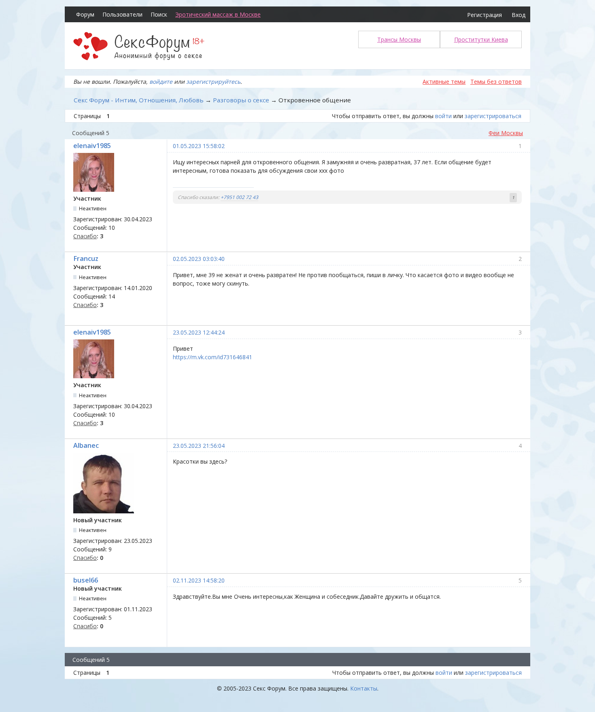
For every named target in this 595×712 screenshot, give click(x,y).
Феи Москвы (506, 133)
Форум (85, 14)
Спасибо (85, 236)
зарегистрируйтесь (213, 81)
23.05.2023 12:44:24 (199, 332)
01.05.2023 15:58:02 (199, 146)
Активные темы (444, 81)
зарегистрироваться (493, 116)
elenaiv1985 (92, 145)
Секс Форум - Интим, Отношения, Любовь (139, 100)
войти (443, 116)
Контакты (363, 688)
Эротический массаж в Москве (218, 14)
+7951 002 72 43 (239, 197)
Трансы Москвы (399, 39)
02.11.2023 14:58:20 (199, 580)
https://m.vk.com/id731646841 (212, 357)
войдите (160, 81)
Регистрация (484, 15)
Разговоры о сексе (241, 100)
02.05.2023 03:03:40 (199, 259)
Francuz (85, 258)
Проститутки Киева (481, 39)
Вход (518, 15)
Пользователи (122, 14)
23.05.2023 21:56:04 (199, 445)
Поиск (159, 14)
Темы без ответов (496, 81)
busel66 (85, 580)
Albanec (86, 445)
